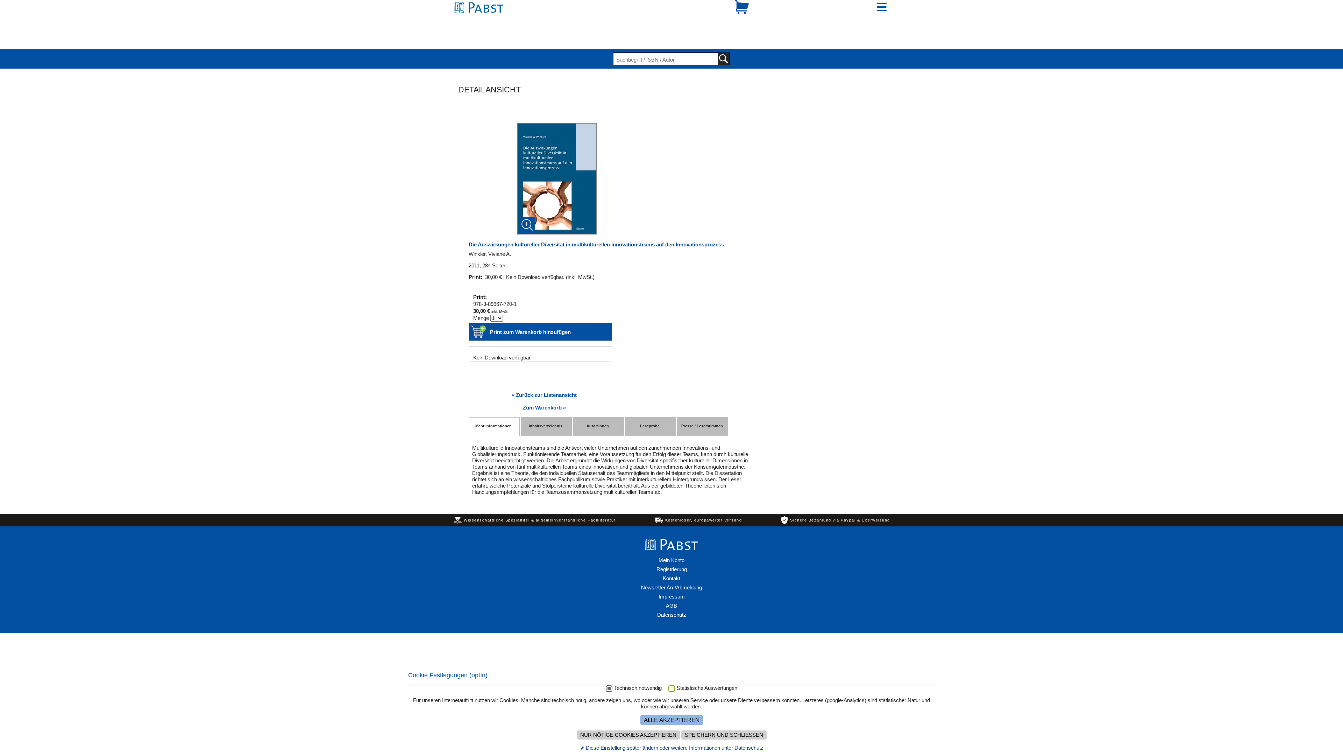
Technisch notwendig (638, 688)
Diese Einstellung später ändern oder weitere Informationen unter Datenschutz (674, 748)
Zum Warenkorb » (544, 383)
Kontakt (671, 554)
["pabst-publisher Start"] (671, 523)
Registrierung (671, 545)
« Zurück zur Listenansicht (544, 371)
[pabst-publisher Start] (481, 20)
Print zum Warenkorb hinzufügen (530, 308)
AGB (671, 581)
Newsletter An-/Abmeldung (671, 563)
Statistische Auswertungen (707, 688)
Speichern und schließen (724, 735)
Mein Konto (671, 536)
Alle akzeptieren (671, 720)
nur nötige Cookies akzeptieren (628, 735)
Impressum (672, 572)
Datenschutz (671, 591)
